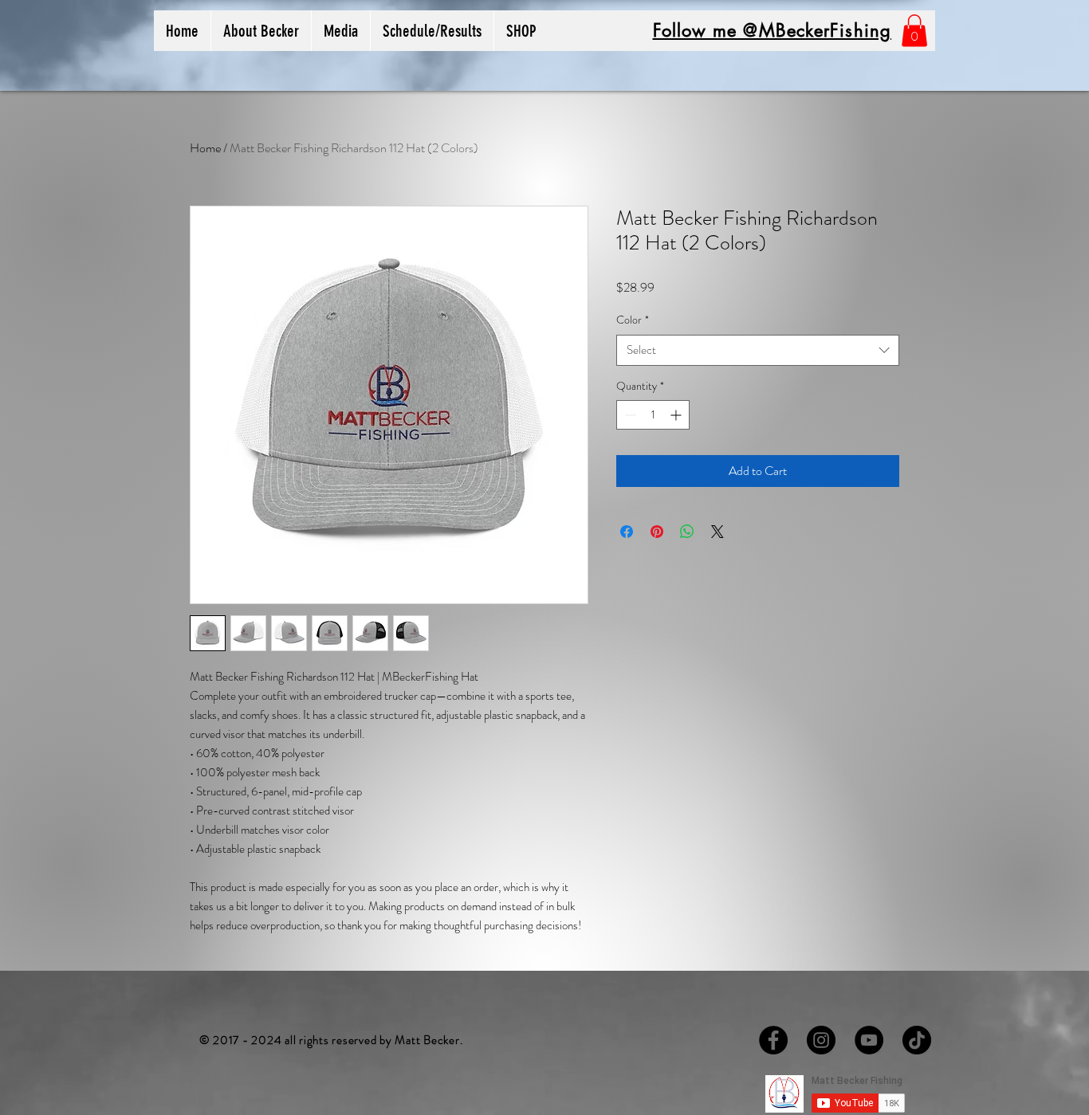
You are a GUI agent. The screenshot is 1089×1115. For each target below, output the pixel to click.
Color (632, 320)
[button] (520, 30)
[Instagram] (821, 1040)
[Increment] (677, 415)
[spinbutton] (653, 415)
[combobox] (757, 350)
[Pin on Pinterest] (656, 531)
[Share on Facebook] (626, 531)
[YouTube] (869, 1040)
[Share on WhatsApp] (687, 531)
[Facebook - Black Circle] (773, 1040)
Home (205, 148)
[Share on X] (717, 531)
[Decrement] (629, 415)
